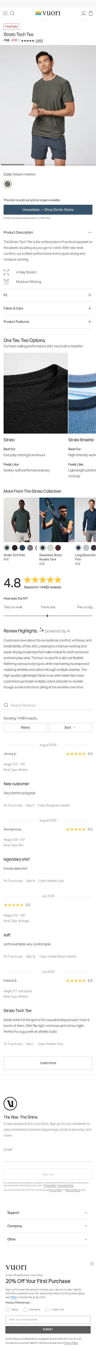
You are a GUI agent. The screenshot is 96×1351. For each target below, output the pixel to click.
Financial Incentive (65, 1185)
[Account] (83, 13)
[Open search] (12, 13)
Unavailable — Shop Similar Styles (48, 209)
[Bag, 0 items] (90, 13)
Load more (48, 1063)
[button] (48, 232)
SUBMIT (48, 1329)
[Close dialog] (92, 1263)
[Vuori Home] (48, 13)
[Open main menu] (5, 13)
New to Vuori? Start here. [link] (48, 3)
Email (9, 1149)
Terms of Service (73, 1190)
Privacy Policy (50, 1185)
